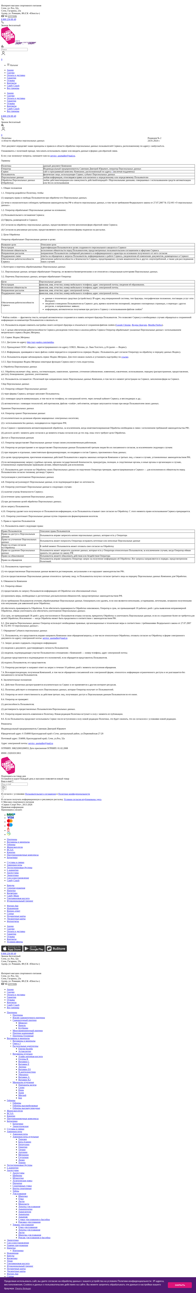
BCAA (10, 849)
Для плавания (19, 1193)
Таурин (22, 1149)
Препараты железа (27, 1085)
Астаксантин (24, 1051)
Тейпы (16, 1191)
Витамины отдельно (23, 1054)
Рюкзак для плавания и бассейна (34, 1237)
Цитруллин (23, 1144)
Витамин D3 (24, 1069)
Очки (21, 1199)
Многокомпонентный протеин (28, 1030)
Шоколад (22, 1023)
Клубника (23, 1028)
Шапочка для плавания (29, 1235)
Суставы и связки (15, 862)
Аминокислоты (14, 865)
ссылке (124, 357)
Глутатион (23, 1157)
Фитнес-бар (12, 906)
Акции (10, 70)
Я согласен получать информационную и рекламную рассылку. (51, 799)
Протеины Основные (23, 1036)
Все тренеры (13, 88)
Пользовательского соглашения (40, 794)
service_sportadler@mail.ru (62, 156)
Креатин (11, 852)
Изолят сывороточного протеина (29, 1017)
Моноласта (23, 1204)
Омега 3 (17, 1043)
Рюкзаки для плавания (29, 1222)
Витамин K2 (24, 1080)
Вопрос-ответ (13, 911)
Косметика (12, 893)
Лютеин (22, 1067)
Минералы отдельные (23, 1082)
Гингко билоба (25, 1048)
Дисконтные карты (16, 918)
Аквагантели (24, 1211)
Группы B (23, 1059)
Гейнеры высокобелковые (25, 1105)
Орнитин (22, 1147)
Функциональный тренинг (20, 901)
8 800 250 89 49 (8, 19)
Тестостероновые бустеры (19, 867)
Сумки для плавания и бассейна (34, 1219)
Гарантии (11, 78)
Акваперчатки (25, 1209)
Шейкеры (17, 1175)
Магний (22, 1095)
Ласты (21, 1201)
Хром (21, 1092)
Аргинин (22, 1152)
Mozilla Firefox (155, 325)
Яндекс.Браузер (139, 325)
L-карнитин (13, 870)
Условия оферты (15, 941)
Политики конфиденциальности (74, 794)
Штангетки (18, 1178)
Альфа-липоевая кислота (30, 1056)
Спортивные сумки (22, 1186)
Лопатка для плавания (29, 1206)
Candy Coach (13, 85)
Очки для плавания (27, 1227)
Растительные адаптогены (25, 1046)
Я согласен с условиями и (45, 794)
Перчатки (17, 1183)
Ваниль (22, 1025)
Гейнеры (11, 844)
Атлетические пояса (22, 1180)
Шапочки (23, 1196)
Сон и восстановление (18, 878)
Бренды (10, 885)
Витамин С (23, 1061)
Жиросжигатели (15, 847)
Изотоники (18, 1250)
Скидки (10, 72)
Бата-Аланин (24, 1142)
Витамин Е (23, 1064)
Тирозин (22, 1139)
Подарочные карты (16, 916)
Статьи (10, 913)
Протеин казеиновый (23, 1033)
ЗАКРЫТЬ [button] (180, 1285)
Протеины (12, 839)
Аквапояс (23, 1217)
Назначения (12, 908)
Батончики (12, 857)
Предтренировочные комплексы (23, 855)
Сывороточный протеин (25, 1020)
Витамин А (24, 1077)
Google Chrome (123, 325)
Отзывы (11, 80)
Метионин (23, 1155)
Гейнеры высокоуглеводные (26, 1108)
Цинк (21, 1090)
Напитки (11, 890)
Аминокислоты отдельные (26, 1136)
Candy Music (13, 895)
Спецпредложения (16, 888)
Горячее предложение (17, 1245)
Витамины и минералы (18, 842)
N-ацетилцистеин (27, 1072)
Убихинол (23, 1074)
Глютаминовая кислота (18, 898)
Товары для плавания (23, 1224)
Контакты (12, 83)
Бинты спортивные (22, 1188)
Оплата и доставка (16, 75)
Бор (20, 1098)
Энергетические (21, 1126)
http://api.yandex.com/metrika (40, 342)
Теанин (22, 1162)
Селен (21, 1087)
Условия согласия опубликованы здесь (82, 799)
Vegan (10, 1261)
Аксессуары (13, 872)
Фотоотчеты (13, 921)
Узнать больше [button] (23, 1288)
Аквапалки (23, 1214)
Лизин (21, 1160)
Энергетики (13, 875)
